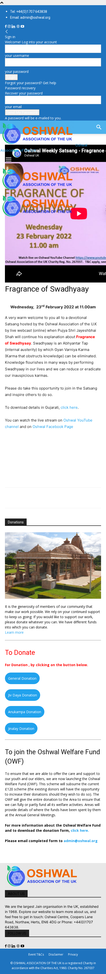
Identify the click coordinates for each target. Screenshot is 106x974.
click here (69, 407)
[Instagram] (10, 26)
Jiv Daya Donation (22, 695)
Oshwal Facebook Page (53, 426)
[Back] (6, 31)
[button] (8, 159)
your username (17, 55)
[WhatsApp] (44, 498)
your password (17, 71)
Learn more (14, 632)
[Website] (18, 26)
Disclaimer (56, 954)
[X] (21, 498)
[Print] (66, 498)
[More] (78, 498)
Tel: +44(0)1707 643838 (28, 12)
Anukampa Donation (24, 711)
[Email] (55, 498)
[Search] (99, 127)
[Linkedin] (14, 26)
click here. (80, 830)
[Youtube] (22, 26)
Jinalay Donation (21, 728)
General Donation (22, 678)
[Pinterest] (32, 498)
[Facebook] (6, 26)
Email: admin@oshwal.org (30, 17)
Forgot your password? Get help (30, 82)
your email (13, 106)
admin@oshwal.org (81, 840)
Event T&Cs (36, 954)
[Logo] (37, 190)
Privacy (73, 954)
